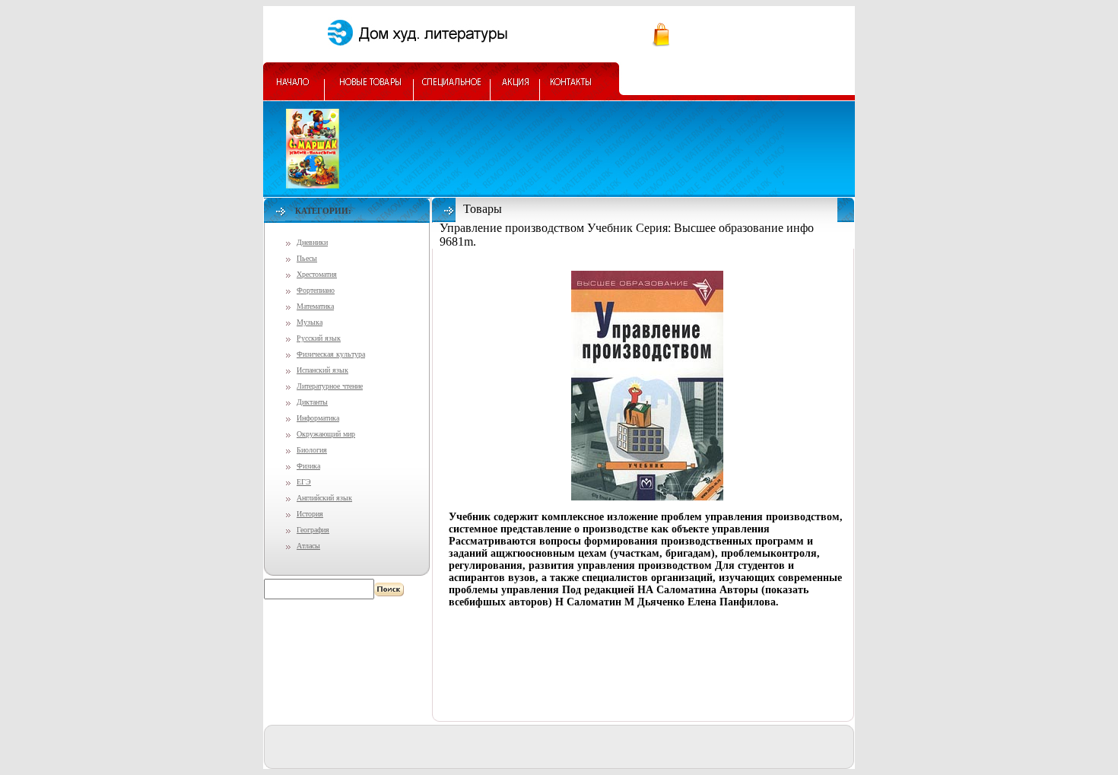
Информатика (318, 418)
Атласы (308, 546)
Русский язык (319, 338)
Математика (315, 306)
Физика (308, 466)
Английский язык (324, 498)
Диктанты (312, 402)
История (310, 514)
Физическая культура (331, 354)
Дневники (312, 242)
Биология (312, 450)
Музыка (309, 322)
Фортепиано (316, 290)
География (313, 530)
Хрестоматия (317, 274)
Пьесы (307, 258)
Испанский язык (322, 370)
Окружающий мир (326, 434)
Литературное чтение (330, 386)
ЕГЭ (304, 482)
